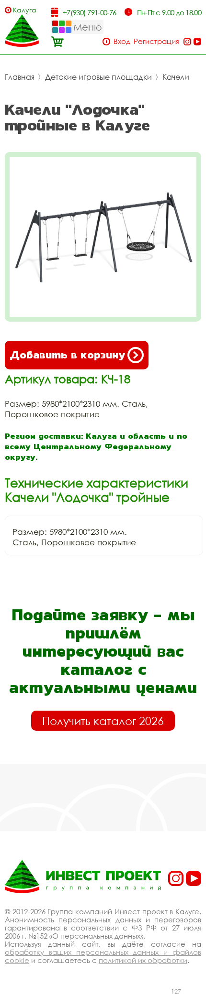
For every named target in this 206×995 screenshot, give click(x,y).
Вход (122, 41)
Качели (175, 77)
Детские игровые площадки (98, 77)
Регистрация (156, 41)
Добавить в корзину (67, 355)
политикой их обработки (143, 960)
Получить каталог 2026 (103, 720)
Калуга (24, 10)
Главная (19, 77)
